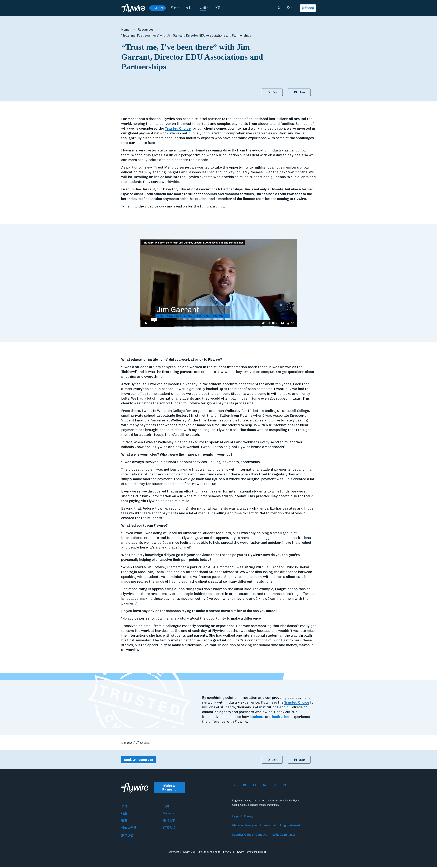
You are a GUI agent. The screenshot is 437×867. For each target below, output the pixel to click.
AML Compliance (283, 834)
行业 (188, 8)
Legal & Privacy (243, 816)
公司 (217, 8)
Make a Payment (169, 788)
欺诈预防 (127, 835)
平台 (174, 8)
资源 (203, 8)
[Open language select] (292, 8)
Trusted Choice (178, 128)
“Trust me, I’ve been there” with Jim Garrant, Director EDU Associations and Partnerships (186, 35)
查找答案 (169, 820)
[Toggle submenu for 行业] (194, 8)
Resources (146, 29)
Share (302, 92)
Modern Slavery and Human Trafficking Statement (266, 825)
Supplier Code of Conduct (249, 834)
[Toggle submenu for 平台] (179, 8)
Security (168, 813)
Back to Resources (138, 760)
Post (274, 92)
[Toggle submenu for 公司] (223, 8)
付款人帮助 (129, 828)
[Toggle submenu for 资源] (208, 8)
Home (125, 29)
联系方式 (169, 828)
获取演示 (308, 8)
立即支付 (157, 8)
